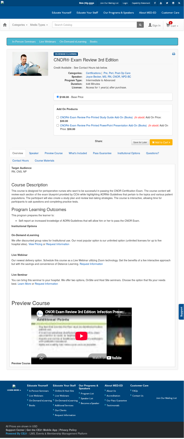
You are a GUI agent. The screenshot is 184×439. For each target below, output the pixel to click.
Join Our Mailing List (109, 3)
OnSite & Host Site (64, 391)
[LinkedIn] (166, 392)
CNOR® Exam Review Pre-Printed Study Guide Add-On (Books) (97, 117)
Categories (19, 24)
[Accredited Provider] (14, 385)
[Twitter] (159, 392)
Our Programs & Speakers (118, 12)
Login (125, 3)
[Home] (4, 24)
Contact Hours (20, 160)
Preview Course (54, 153)
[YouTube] (166, 386)
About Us (111, 391)
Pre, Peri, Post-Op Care (117, 73)
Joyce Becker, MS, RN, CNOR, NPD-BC (108, 76)
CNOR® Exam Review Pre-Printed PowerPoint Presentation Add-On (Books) (104, 125)
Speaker (34, 153)
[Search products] (140, 25)
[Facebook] (159, 386)
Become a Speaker (90, 403)
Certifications (93, 73)
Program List (87, 393)
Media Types (38, 24)
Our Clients (60, 410)
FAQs (135, 391)
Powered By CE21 (17, 433)
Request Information (57, 244)
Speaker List (87, 398)
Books (93, 41)
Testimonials (113, 405)
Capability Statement (141, 3)
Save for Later (140, 142)
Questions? (152, 153)
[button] (173, 53)
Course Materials (44, 160)
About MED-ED (147, 12)
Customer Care (170, 12)
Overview (17, 153)
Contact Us (137, 395)
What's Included (78, 153)
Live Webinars (47, 41)
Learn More (24, 283)
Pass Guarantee (102, 153)
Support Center (15, 430)
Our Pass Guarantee (117, 400)
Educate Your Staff (87, 12)
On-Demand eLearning (73, 41)
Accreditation (113, 395)
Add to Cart (162, 142)
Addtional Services (64, 405)
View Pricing (35, 244)
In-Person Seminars (24, 41)
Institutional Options (129, 153)
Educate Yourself (61, 12)
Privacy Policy (68, 430)
